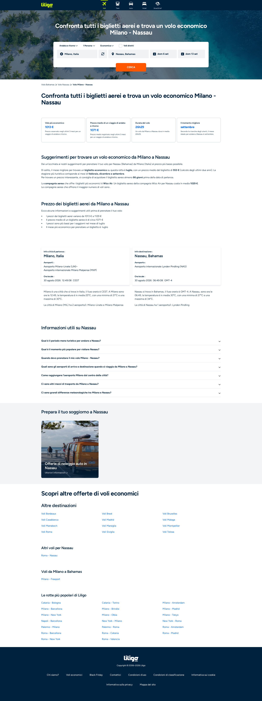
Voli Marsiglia (109, 525)
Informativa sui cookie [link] (203, 674)
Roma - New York (50, 639)
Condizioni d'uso (137, 674)
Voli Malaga (169, 519)
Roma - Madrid (170, 633)
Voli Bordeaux (48, 513)
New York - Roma (172, 620)
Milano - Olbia (109, 614)
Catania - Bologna (51, 602)
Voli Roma (46, 531)
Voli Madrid (108, 519)
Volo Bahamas (48, 84)
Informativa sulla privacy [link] (119, 684)
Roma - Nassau (49, 555)
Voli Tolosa (168, 531)
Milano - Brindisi (110, 608)
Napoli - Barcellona (51, 620)
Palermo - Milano (50, 627)
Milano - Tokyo (170, 614)
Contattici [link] (115, 674)
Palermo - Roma (110, 627)
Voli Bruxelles (170, 513)
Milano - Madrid (171, 608)
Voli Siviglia (108, 531)
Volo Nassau (63, 84)
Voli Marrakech (49, 525)
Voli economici (74, 674)
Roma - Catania (110, 633)
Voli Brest (107, 513)
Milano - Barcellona (51, 608)
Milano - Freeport (50, 579)
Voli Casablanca (49, 519)
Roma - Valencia (111, 639)
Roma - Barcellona (51, 633)
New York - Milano (112, 620)
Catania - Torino (110, 602)
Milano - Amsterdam (174, 602)
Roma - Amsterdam (173, 627)
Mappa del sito (148, 684)
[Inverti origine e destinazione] (103, 54)
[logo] (47, 5)
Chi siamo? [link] (53, 674)
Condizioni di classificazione (168, 674)
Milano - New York (51, 614)
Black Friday (96, 674)
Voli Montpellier (171, 525)
